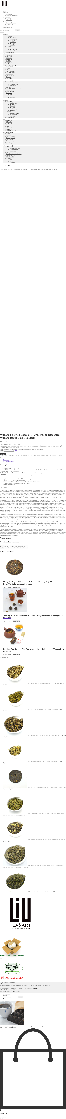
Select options (16, 587)
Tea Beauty (9, 78)
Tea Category (13, 37)
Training (8, 46)
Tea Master (12, 50)
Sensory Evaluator (14, 47)
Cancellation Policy (8, 27)
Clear (15, 450)
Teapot (8, 68)
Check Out (9, 20)
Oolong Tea (9, 59)
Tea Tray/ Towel (10, 72)
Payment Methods (11, 23)
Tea (4, 53)
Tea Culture (13, 42)
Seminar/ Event (10, 52)
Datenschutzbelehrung (12, 25)
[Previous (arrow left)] (0, 1118)
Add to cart (3, 454)
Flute (11, 94)
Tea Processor (13, 49)
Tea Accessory (10, 75)
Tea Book (8, 77)
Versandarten (9, 24)
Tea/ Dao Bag (10, 81)
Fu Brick (43, 455)
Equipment (12, 97)
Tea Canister (9, 74)
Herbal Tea (9, 63)
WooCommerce (16, 991)
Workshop (9, 36)
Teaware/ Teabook (8, 66)
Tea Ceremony (13, 43)
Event (4, 11)
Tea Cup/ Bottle (10, 71)
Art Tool (8, 87)
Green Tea (9, 55)
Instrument (9, 93)
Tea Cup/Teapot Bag (15, 82)
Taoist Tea (12, 45)
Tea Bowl (8, 69)
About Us (5, 12)
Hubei (47, 455)
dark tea (38, 455)
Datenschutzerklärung (12, 15)
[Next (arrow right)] (2, 1118)
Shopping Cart (10, 18)
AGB (4, 21)
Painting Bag (13, 85)
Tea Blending (13, 39)
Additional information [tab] (9, 461)
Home (1, 169)
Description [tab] (6, 460)
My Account (6, 17)
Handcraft (12, 40)
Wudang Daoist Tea (11, 65)
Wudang (54, 455)
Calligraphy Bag (14, 84)
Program (5, 34)
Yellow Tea (9, 62)
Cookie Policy (34, 988)
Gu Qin (12, 96)
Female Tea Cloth (10, 90)
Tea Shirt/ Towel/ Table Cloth (13, 88)
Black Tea (9, 56)
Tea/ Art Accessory (8, 80)
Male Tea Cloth (10, 91)
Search (17, 30)
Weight (2, 450)
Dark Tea (8, 61)
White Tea (9, 58)
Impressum (9, 14)
